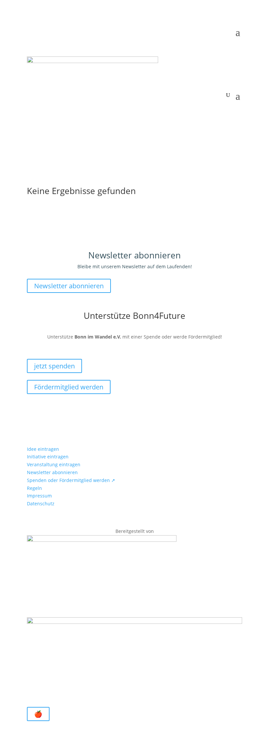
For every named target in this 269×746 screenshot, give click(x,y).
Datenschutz (40, 503)
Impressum (39, 496)
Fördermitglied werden (68, 387)
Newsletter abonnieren (69, 285)
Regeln (34, 488)
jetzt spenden (54, 366)
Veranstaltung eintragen (53, 464)
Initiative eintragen (48, 456)
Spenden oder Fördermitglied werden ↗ (71, 480)
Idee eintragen (43, 449)
